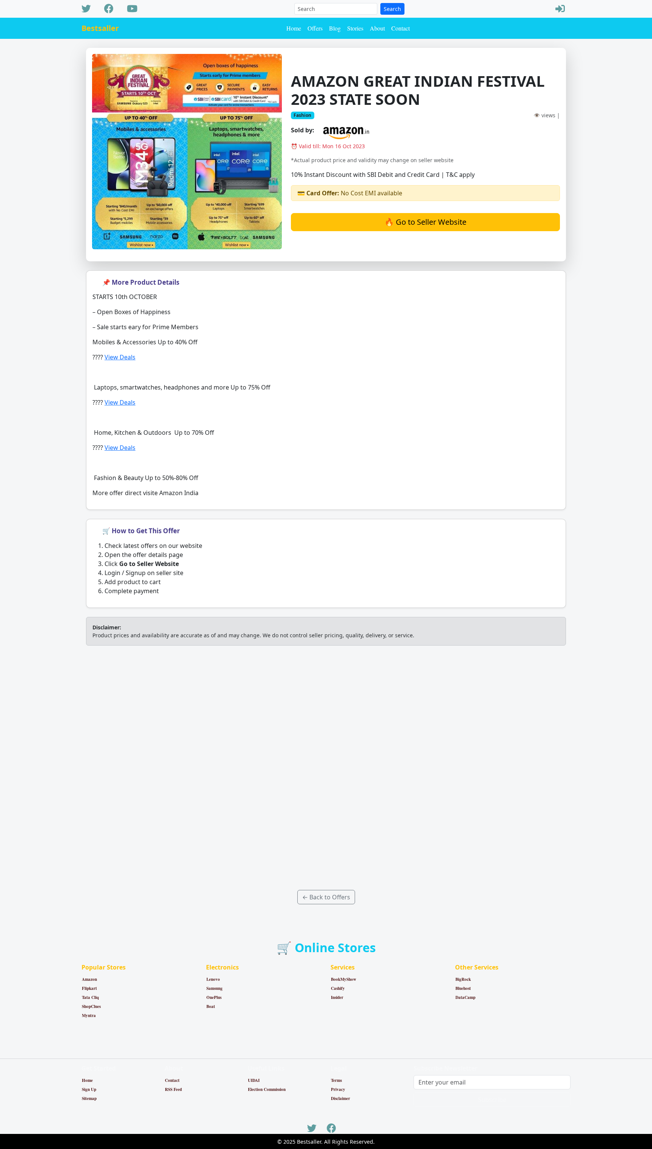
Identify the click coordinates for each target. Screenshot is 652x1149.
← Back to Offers (326, 897)
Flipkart (89, 988)
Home (293, 28)
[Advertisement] (326, 768)
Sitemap (89, 1098)
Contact (400, 28)
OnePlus (213, 997)
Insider (337, 997)
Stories (355, 28)
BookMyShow (343, 979)
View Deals (120, 357)
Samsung (214, 988)
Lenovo (213, 979)
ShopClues (91, 1006)
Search (392, 8)
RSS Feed (173, 1089)
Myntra (89, 1015)
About (377, 28)
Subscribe (492, 1099)
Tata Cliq (90, 997)
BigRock (463, 979)
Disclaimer (340, 1098)
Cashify (338, 988)
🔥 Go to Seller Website (425, 222)
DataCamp (465, 997)
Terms (336, 1080)
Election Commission (267, 1089)
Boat (210, 1006)
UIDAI (254, 1080)
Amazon (89, 979)
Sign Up (89, 1089)
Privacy (338, 1089)
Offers (315, 28)
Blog (335, 28)
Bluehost (463, 988)
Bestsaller (100, 28)
